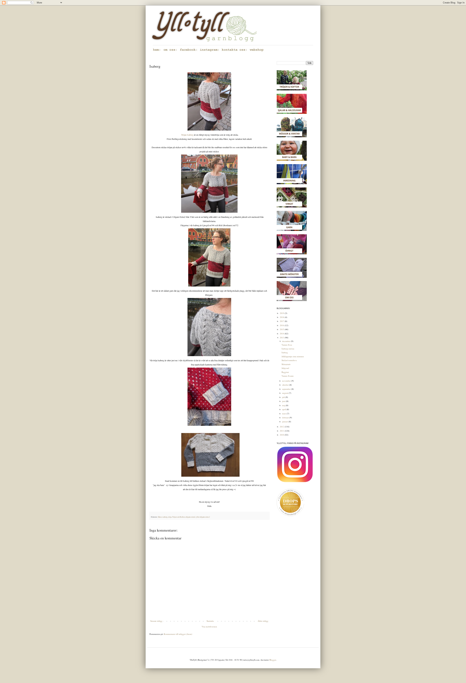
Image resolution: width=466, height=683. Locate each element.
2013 (282, 337)
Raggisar (285, 372)
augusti (285, 393)
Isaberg (285, 352)
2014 (282, 333)
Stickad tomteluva (289, 360)
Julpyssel (285, 368)
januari (285, 421)
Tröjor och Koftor (178, 517)
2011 (282, 430)
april (284, 409)
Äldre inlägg (263, 621)
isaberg (164, 517)
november (286, 380)
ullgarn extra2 (190, 517)
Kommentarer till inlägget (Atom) (178, 634)
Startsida (210, 621)
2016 (282, 325)
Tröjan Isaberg (187, 134)
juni (284, 401)
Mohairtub (286, 364)
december (286, 341)
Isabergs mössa (288, 348)
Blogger (272, 659)
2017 (282, 321)
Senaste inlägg (156, 621)
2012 (282, 426)
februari (285, 417)
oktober (285, 384)
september (286, 389)
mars (284, 413)
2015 (282, 329)
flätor (160, 517)
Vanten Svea (287, 344)
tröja (169, 517)
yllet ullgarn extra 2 (203, 517)
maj (284, 405)
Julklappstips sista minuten (293, 356)
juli (283, 397)
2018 (282, 317)
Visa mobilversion (209, 626)
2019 (282, 313)
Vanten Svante (288, 375)
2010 (282, 434)
